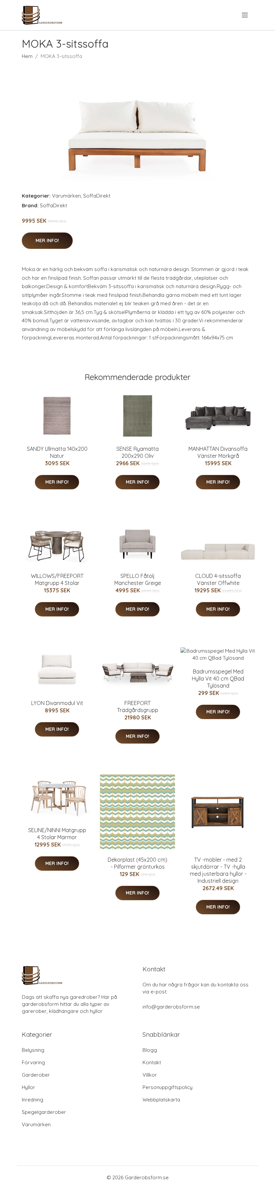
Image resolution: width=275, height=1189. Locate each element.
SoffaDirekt (96, 196)
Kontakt (152, 1062)
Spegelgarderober (44, 1112)
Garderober (36, 1075)
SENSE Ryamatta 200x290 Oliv (137, 452)
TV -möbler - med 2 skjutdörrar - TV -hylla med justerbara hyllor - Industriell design (218, 870)
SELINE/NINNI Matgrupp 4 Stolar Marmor (57, 834)
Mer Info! (47, 240)
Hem (27, 56)
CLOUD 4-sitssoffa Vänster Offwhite (218, 579)
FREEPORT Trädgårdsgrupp (137, 706)
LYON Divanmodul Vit (57, 703)
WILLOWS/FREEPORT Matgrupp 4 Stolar (57, 579)
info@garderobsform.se (171, 1007)
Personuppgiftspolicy (167, 1087)
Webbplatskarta (161, 1099)
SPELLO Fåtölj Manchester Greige (137, 579)
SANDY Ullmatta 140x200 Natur (57, 452)
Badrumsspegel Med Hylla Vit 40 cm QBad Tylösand (218, 678)
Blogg (150, 1050)
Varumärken (66, 196)
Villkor (150, 1075)
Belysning (33, 1050)
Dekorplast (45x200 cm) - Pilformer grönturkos (137, 863)
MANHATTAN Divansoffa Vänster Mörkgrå (218, 452)
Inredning (32, 1099)
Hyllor (28, 1087)
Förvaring (33, 1062)
